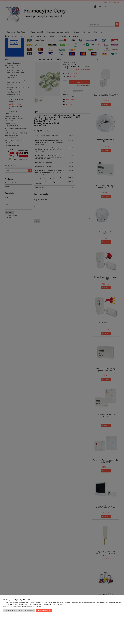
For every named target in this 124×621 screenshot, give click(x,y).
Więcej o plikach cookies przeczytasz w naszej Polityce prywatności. (22, 606)
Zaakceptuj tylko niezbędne (13, 610)
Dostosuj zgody (29, 610)
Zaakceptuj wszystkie (44, 610)
